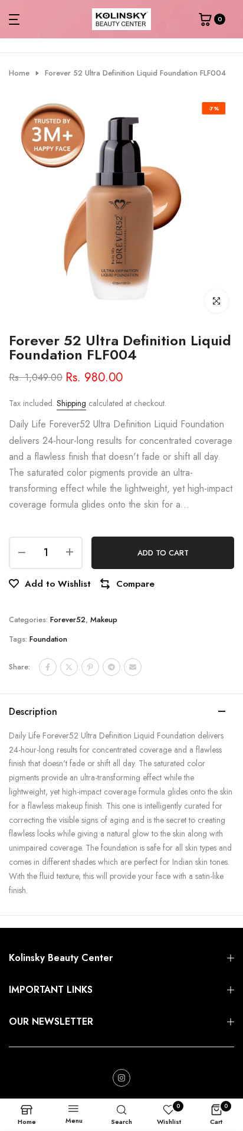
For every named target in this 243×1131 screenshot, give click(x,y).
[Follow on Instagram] (121, 1078)
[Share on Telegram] (111, 667)
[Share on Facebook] (48, 667)
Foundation (48, 639)
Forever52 (68, 619)
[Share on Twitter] (69, 667)
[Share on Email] (133, 667)
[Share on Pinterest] (90, 667)
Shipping (71, 403)
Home (19, 73)
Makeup (103, 619)
